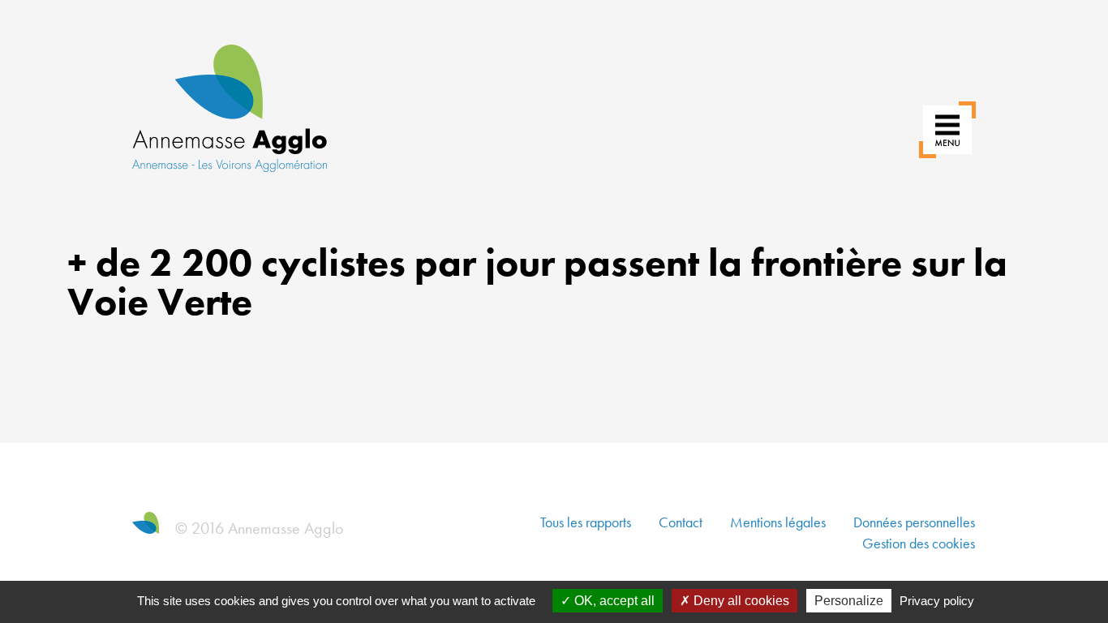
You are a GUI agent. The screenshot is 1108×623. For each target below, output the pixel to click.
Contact (680, 522)
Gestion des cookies (918, 543)
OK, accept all (613, 601)
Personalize (848, 601)
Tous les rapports (585, 522)
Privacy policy (937, 601)
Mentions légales (778, 522)
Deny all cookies (739, 601)
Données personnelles (914, 522)
